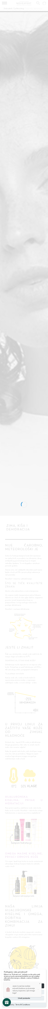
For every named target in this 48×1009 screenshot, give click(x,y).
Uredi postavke (24, 998)
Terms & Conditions (22, 1005)
